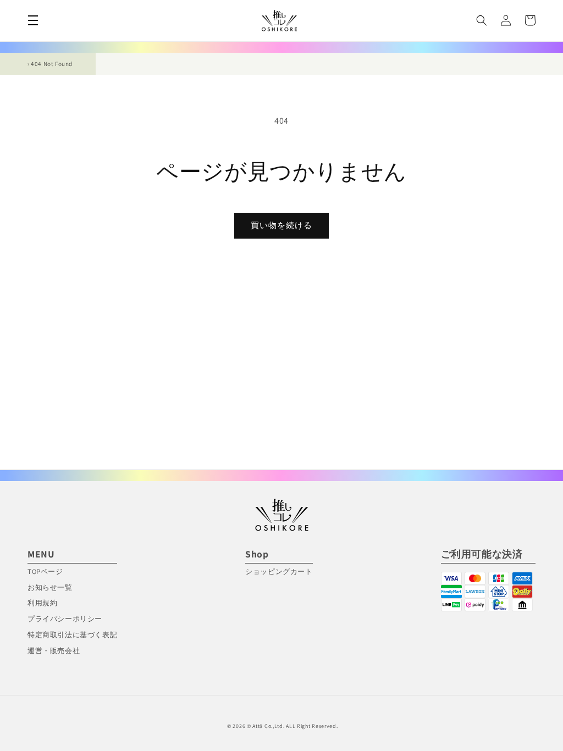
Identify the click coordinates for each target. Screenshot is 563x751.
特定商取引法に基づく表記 (72, 634)
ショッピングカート (278, 571)
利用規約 (42, 603)
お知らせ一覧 (50, 587)
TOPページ (45, 571)
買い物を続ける (281, 225)
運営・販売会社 (53, 650)
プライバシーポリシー (64, 618)
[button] (33, 20)
